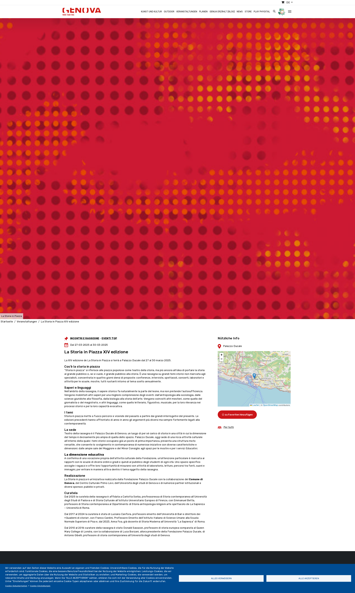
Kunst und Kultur (151, 11)
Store (248, 11)
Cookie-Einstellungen (40, 586)
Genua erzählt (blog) (222, 11)
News (240, 11)
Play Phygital (262, 11)
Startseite (7, 321)
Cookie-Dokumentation (16, 586)
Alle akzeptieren (309, 578)
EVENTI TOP (109, 338)
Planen (203, 11)
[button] (254, 376)
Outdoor (169, 11)
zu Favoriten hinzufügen (238, 414)
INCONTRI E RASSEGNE (84, 338)
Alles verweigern (221, 578)
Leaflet (255, 405)
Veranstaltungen (186, 11)
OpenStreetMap (270, 405)
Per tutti (229, 427)
